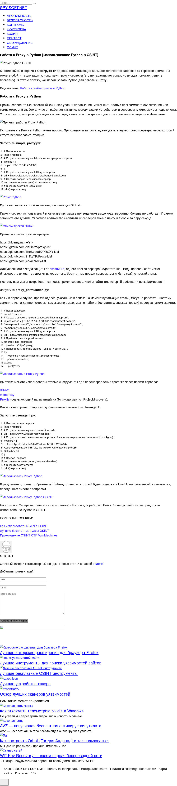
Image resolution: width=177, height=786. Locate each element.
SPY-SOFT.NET (13, 7)
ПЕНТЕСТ (14, 38)
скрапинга (57, 268)
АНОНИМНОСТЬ (19, 15)
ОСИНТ (12, 47)
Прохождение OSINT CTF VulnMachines (28, 535)
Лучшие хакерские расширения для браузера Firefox (49, 652)
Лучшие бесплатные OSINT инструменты (39, 673)
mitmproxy (7, 394)
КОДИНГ (13, 33)
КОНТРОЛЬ (15, 24)
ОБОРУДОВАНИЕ (20, 42)
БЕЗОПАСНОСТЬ (20, 20)
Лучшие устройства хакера (25, 683)
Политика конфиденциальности (133, 768)
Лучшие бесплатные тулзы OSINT (24, 530)
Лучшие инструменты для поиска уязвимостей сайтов (50, 663)
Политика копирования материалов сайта (77, 768)
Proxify (5, 399)
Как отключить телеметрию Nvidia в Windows (42, 711)
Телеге (98, 563)
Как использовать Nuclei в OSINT (24, 525)
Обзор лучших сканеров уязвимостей (35, 694)
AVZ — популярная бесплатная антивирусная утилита (50, 726)
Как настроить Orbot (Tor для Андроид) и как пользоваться (54, 740)
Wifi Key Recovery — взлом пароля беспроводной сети (51, 755)
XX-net (4, 390)
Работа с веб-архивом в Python (42, 88)
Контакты (21, 773)
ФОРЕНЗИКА (16, 29)
